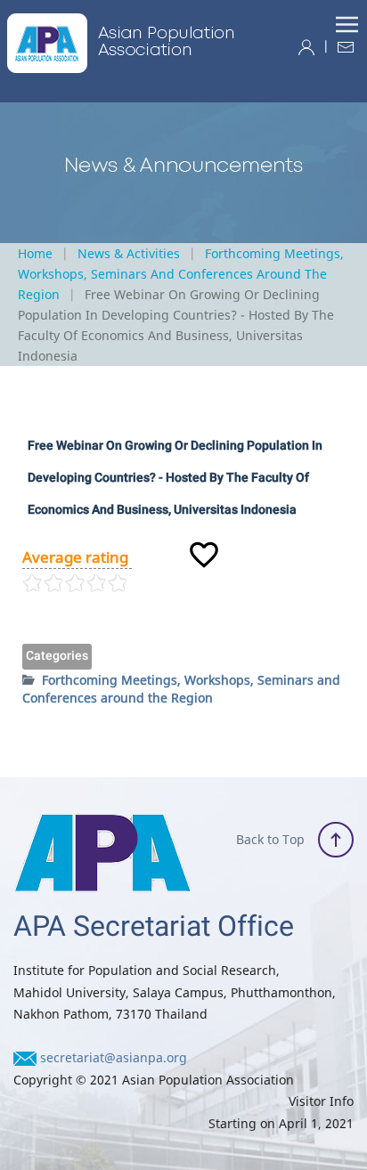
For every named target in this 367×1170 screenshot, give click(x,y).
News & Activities (128, 253)
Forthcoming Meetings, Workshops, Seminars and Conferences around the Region (181, 274)
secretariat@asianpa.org (113, 1057)
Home (35, 253)
